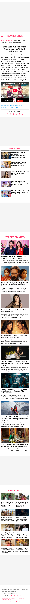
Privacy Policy (12, 598)
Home (2, 40)
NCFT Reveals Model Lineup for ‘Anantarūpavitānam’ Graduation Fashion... (18, 155)
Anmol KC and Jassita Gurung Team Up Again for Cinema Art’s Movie (15, 257)
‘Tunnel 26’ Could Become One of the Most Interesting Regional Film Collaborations (14, 391)
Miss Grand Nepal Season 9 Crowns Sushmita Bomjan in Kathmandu (20, 192)
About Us (9, 599)
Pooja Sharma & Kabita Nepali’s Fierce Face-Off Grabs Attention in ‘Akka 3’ (14, 336)
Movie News (9, 40)
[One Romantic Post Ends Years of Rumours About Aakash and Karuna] (6, 164)
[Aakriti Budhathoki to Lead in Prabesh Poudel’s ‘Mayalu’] (6, 174)
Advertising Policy (20, 598)
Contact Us (4, 599)
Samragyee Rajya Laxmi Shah (10, 107)
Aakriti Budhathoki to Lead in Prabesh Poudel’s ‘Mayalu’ (20, 173)
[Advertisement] (15, 17)
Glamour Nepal (19, 54)
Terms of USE (5, 598)
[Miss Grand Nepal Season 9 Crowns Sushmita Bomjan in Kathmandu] (6, 193)
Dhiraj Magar (5, 105)
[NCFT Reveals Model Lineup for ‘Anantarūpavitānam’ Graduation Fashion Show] (6, 155)
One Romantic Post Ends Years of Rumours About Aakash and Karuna (19, 163)
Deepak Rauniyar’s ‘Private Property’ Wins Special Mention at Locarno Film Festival (15, 363)
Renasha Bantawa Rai (16, 105)
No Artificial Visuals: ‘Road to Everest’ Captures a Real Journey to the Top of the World (14, 418)
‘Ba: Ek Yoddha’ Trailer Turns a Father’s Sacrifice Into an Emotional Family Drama (15, 284)
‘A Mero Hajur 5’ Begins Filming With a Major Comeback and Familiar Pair (14, 445)
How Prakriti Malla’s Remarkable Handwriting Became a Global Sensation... (19, 184)
